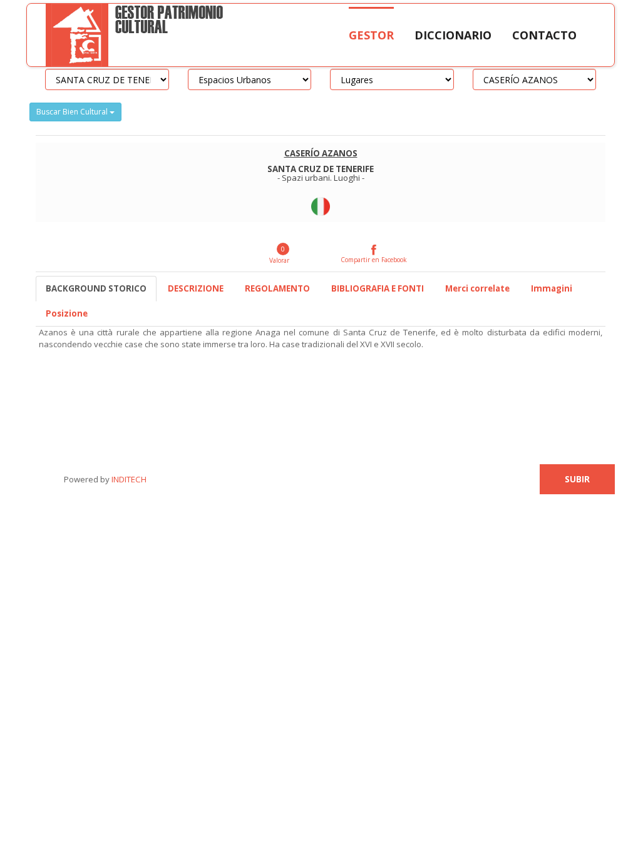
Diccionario (452, 35)
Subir (577, 479)
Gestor (371, 35)
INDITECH (128, 479)
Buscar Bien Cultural (73, 111)
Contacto (544, 35)
